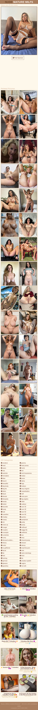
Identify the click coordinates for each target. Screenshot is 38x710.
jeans (23, 478)
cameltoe (5, 514)
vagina (23, 563)
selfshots (24, 532)
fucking (4, 558)
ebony (4, 543)
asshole (5, 473)
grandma (5, 566)
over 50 (23, 512)
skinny (23, 545)
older (23, 501)
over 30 (23, 506)
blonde (4, 496)
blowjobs (5, 499)
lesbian (23, 486)
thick (22, 555)
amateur (5, 463)
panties (23, 517)
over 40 (23, 509)
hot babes (5, 476)
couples (5, 530)
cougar (4, 527)
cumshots (5, 535)
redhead (24, 527)
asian (4, 468)
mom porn (24, 496)
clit (3, 522)
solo (22, 550)
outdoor (23, 504)
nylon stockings (26, 553)
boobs (4, 501)
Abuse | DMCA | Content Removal (10, 703)
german (4, 561)
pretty (23, 522)
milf (22, 494)
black (4, 494)
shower (23, 543)
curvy (4, 537)
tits (22, 558)
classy (4, 519)
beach (4, 481)
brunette (5, 506)
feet (3, 555)
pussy (23, 524)
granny (23, 463)
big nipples (24, 499)
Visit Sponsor (18, 58)
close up (5, 524)
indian (23, 476)
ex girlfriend (6, 548)
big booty (5, 486)
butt (3, 512)
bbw (3, 478)
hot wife (23, 566)
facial (4, 550)
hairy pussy (25, 465)
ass (3, 470)
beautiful (5, 483)
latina (23, 481)
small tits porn (25, 548)
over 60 (23, 514)
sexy (22, 537)
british (4, 504)
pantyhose (24, 519)
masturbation (25, 491)
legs (22, 483)
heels (23, 468)
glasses (5, 563)
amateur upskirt (26, 561)
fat (3, 553)
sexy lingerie (25, 488)
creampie (5, 532)
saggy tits (24, 530)
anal (3, 465)
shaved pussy (25, 540)
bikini (4, 491)
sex (22, 535)
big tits (4, 488)
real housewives (26, 473)
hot (22, 470)
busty (4, 509)
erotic (4, 545)
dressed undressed (8, 540)
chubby (4, 517)
